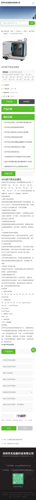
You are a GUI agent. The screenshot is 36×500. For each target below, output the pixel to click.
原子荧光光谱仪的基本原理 (13, 137)
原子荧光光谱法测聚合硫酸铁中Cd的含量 (18, 142)
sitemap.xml (27, 495)
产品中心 (18, 31)
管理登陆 (24, 497)
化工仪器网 (16, 497)
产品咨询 (9, 101)
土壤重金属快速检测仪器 (14, 439)
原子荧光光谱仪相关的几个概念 (14, 147)
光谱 (25, 31)
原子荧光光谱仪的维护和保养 (14, 127)
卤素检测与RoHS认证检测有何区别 (16, 166)
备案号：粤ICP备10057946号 (13, 495)
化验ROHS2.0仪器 (13, 443)
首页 (11, 31)
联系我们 (26, 101)
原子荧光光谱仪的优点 (11, 152)
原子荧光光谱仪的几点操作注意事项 (16, 132)
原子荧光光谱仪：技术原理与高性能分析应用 (19, 122)
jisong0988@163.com (23, 466)
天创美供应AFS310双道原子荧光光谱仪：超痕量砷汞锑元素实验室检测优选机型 (19, 157)
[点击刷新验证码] (21, 416)
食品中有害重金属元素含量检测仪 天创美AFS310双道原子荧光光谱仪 (19, 161)
